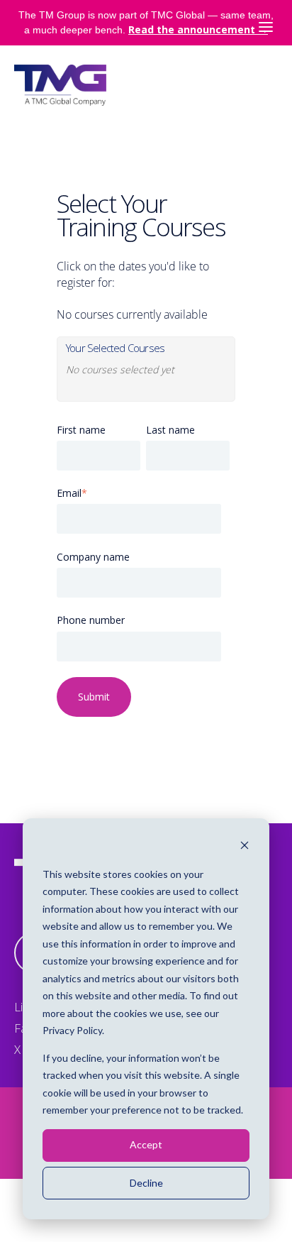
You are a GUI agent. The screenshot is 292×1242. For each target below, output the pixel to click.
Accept (146, 1144)
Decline (146, 1183)
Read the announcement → (198, 29)
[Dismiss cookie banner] (244, 847)
